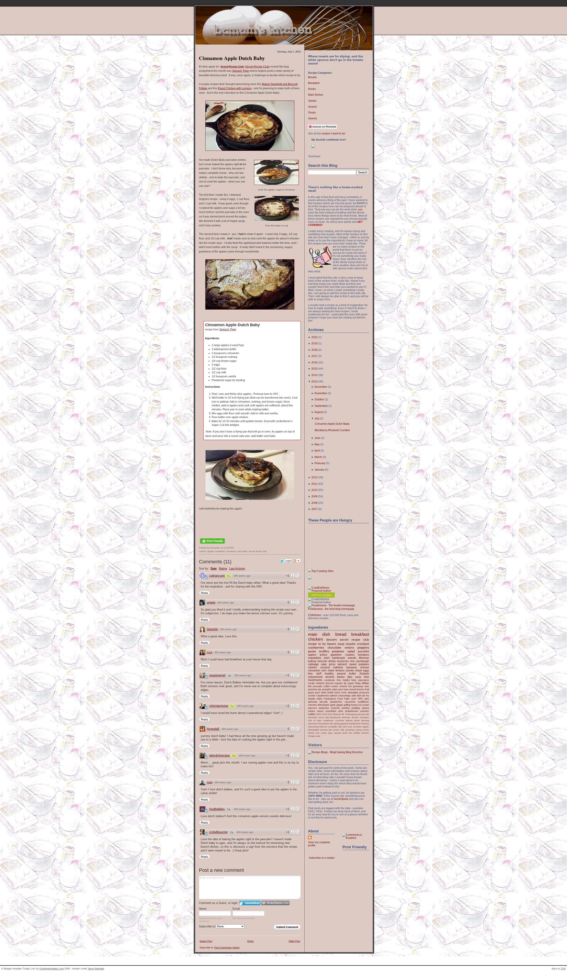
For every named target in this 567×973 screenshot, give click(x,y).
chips (319, 720)
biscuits (324, 701)
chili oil (311, 720)
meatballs (332, 726)
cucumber (339, 720)
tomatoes (363, 654)
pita (330, 730)
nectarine (357, 726)
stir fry (365, 695)
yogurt (350, 683)
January (319, 469)
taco (340, 689)
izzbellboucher (218, 832)
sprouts (337, 733)
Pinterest (337, 714)
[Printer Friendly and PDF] (212, 544)
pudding (355, 708)
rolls (342, 730)
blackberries (335, 717)
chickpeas (364, 717)
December (321, 386)
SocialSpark (341, 798)
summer (364, 711)
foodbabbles (217, 809)
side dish (356, 695)
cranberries (316, 647)
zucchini (363, 651)
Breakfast (313, 83)
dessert (331, 639)
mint (345, 726)
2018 (314, 349)
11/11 (329, 714)
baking (312, 661)
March (318, 457)
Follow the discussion (297, 561)
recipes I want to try (333, 133)
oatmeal (338, 667)
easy (358, 676)
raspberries (323, 695)
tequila (311, 698)
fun (350, 686)
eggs (366, 670)
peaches (312, 689)
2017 (314, 356)
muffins (324, 651)
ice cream (363, 705)
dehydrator (323, 705)
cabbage (313, 664)
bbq (327, 717)
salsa (335, 689)
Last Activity (237, 568)
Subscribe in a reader (322, 857)
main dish (319, 634)
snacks (350, 643)
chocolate (334, 647)
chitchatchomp (218, 705)
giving (336, 723)
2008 (314, 502)
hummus (365, 723)
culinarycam (217, 575)
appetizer (336, 654)
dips (349, 676)
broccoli (322, 661)
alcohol (329, 676)
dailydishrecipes (219, 755)
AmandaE (213, 729)
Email (236, 908)
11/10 (324, 714)
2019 (314, 343)
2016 (314, 362)
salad (351, 651)
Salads (312, 100)
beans (331, 643)
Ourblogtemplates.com (51, 968)
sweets (352, 657)
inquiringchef (217, 675)
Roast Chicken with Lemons (235, 88)
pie (319, 689)
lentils (330, 692)
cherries (312, 705)
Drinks (312, 89)
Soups (312, 112)
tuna (346, 689)
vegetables (314, 657)
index (331, 670)
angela (211, 602)
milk (340, 726)
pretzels (335, 708)
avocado (317, 686)
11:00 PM (228, 548)
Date (214, 568)
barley (341, 676)
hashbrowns (354, 723)
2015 (314, 368)
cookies (350, 654)
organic (365, 726)
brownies (346, 717)
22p (229, 809)
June (317, 438)
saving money (362, 730)
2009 (314, 496)
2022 (314, 337)
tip (345, 683)
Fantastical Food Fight (337, 698)
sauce (320, 711)
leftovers (323, 726)
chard (358, 670)
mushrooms (315, 680)
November (321, 393)
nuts (366, 686)
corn (323, 670)
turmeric (365, 733)
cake (324, 664)
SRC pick (363, 698)
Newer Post (206, 941)
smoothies (330, 711)
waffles (312, 714)
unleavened (315, 676)
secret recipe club (258, 551)
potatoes (338, 651)
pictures (324, 730)
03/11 (318, 714)
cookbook (329, 680)
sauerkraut (350, 730)
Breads (312, 77)
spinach (342, 664)
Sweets (312, 118)
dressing (365, 720)
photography (313, 730)
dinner (357, 720)
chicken (315, 639)
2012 (314, 477)
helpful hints (350, 680)
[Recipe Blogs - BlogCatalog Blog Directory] (335, 752)
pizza (332, 664)
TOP (563, 968)
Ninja (358, 683)
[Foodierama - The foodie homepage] (331, 605)
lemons (340, 670)
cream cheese (339, 686)
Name (202, 908)
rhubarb (364, 673)
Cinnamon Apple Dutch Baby (232, 58)
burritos (355, 717)
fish (331, 723)
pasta (312, 651)
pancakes (242, 551)
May (317, 444)
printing (346, 708)
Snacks (312, 106)
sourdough (362, 661)
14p (229, 675)
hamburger (338, 657)
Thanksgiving (351, 714)
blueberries (336, 701)
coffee (326, 686)
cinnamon (231, 551)
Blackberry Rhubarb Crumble (332, 430)
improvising (313, 726)
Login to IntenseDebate (249, 903)
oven (344, 692)
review (336, 730)
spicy (330, 733)
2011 (314, 483)
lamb (323, 692)
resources (343, 661)
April (317, 450)
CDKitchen (314, 615)
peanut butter (346, 673)
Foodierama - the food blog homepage (331, 609)
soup (341, 643)
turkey (323, 654)
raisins (311, 711)
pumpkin (326, 689)
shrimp (311, 733)
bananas (351, 667)
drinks (332, 661)
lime (366, 676)
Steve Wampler (96, 968)
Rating (223, 568)
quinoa (365, 708)
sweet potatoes (359, 664)
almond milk (363, 714)
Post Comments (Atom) (227, 947)
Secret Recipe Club (257, 66)
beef (326, 657)
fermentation (323, 723)
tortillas (356, 733)
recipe (311, 683)
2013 (314, 381)
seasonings (344, 695)
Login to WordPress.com (275, 903)
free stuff (314, 673)
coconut (325, 667)
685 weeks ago (242, 575)
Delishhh (212, 629)
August (318, 412)
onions (349, 647)
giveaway (358, 686)
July (317, 418)
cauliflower (363, 701)
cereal (352, 689)
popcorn (312, 708)
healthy (329, 673)
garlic (333, 705)
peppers (363, 647)
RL (343, 714)
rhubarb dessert (325, 683)
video (319, 698)
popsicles (324, 708)
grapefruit (344, 723)
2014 (314, 375)
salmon (333, 695)
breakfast (220, 551)
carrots (350, 670)
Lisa (209, 652)
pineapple (353, 692)
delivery (349, 720)
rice (352, 661)
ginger (339, 705)
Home (250, 941)
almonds (312, 701)
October (319, 399)
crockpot (363, 643)
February (320, 463)
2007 (314, 509)
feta (339, 680)
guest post (314, 692)
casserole (350, 701)
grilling (347, 705)
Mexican (364, 657)
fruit (367, 689)
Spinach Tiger (240, 70)
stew (340, 711)
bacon (321, 717)
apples (210, 551)
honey (354, 705)
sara (209, 782)
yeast (317, 736)
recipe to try (317, 643)
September (321, 405)
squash (339, 683)
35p (229, 576)
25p (232, 706)
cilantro (312, 667)
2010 (314, 490)
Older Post (294, 941)
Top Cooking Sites (323, 571)
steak (344, 733)
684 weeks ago (230, 729)
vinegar (311, 736)
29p (234, 755)
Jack (353, 698)
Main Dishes (315, 94)
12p (231, 832)
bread (340, 634)
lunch (337, 692)
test (350, 733)
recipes (327, 595)
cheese (364, 667)
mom (350, 726)
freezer (360, 689)
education (312, 723)
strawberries (351, 711)
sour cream (321, 733)
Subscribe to (207, 926)
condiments (328, 720)
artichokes (313, 717)
